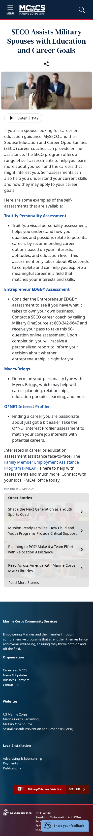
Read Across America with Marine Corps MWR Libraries (41, 568)
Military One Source (17, 724)
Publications (12, 768)
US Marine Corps (15, 714)
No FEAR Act (43, 813)
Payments (10, 763)
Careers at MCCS (15, 670)
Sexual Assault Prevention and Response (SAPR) (38, 729)
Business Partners (16, 680)
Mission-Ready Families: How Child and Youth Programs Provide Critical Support (42, 530)
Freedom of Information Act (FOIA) (58, 817)
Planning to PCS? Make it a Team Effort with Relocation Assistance (40, 549)
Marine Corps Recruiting (21, 719)
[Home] (32, 9)
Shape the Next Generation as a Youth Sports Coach (40, 512)
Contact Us (11, 684)
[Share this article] (46, 64)
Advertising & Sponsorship (22, 758)
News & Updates (15, 675)
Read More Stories (23, 582)
